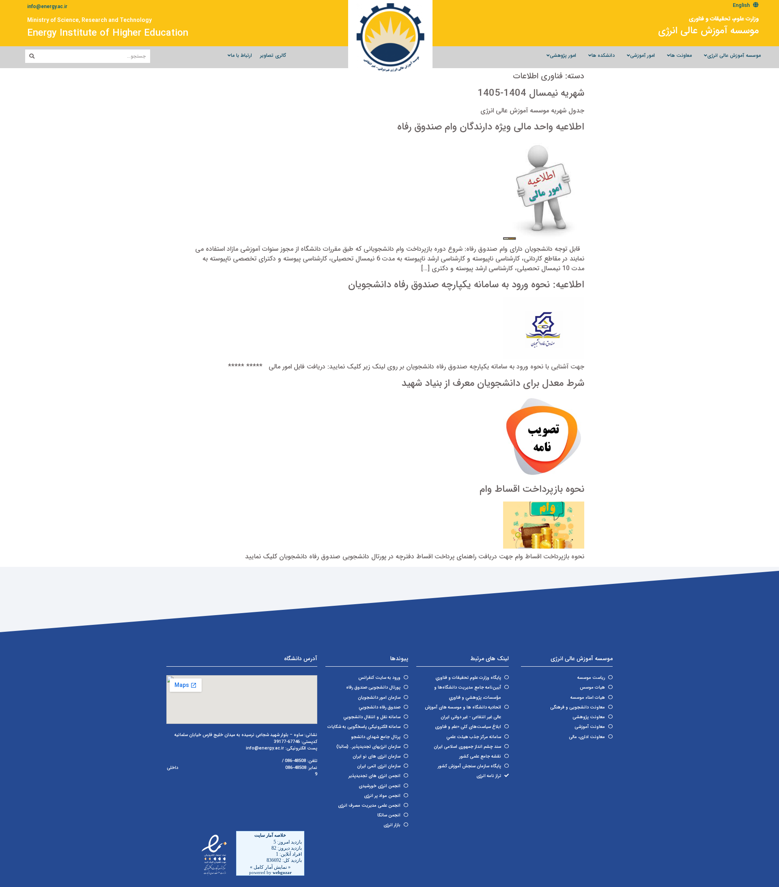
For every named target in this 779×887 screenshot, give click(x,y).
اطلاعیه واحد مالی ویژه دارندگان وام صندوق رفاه (490, 127)
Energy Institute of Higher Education (107, 33)
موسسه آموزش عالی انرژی (708, 31)
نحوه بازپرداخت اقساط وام (532, 489)
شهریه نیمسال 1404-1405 (531, 93)
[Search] (32, 56)
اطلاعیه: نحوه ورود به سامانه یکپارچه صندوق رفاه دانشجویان (466, 285)
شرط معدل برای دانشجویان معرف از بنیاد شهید (493, 383)
